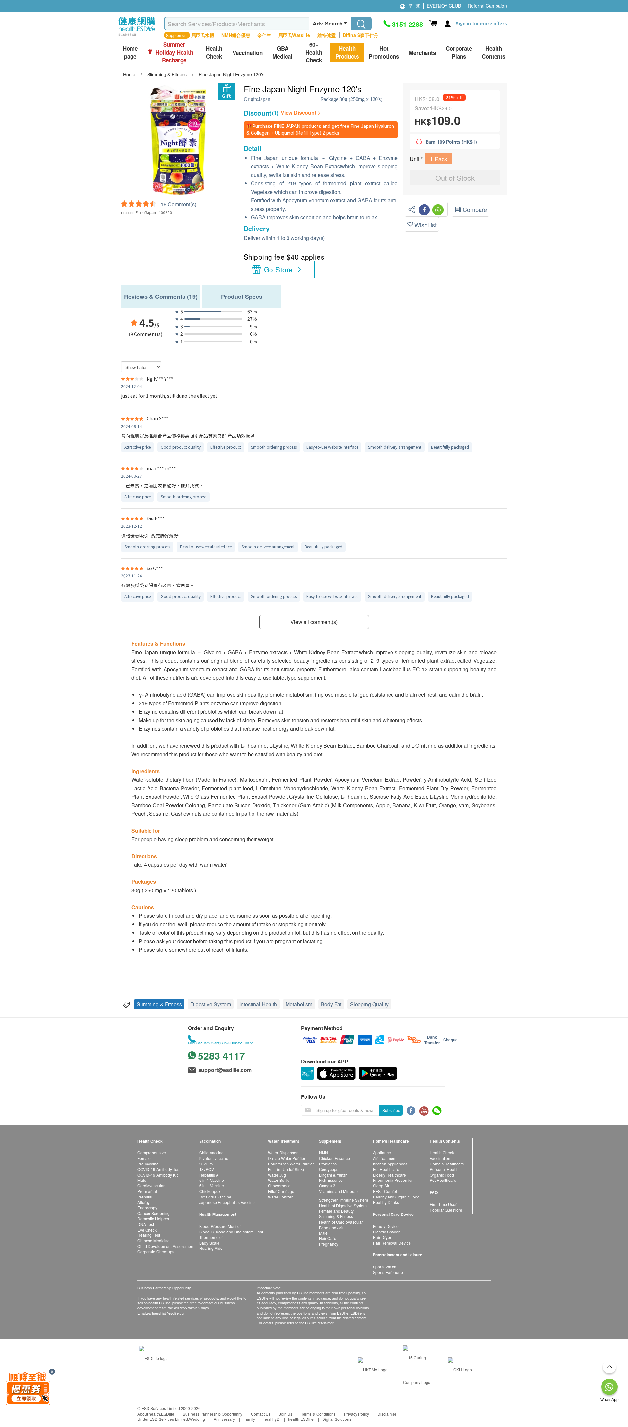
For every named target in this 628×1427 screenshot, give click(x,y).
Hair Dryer (382, 1237)
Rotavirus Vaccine (215, 1196)
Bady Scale (209, 1243)
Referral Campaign (487, 5)
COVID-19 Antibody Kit (157, 1175)
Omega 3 (327, 1185)
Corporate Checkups (155, 1251)
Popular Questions (446, 1210)
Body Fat (331, 1004)
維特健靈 (326, 35)
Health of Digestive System (343, 1205)
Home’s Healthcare (447, 1163)
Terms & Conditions (318, 1414)
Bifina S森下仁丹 (360, 35)
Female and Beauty (336, 1211)
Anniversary (224, 1419)
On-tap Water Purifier (286, 1158)
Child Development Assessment (165, 1246)
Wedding (197, 1419)
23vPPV (206, 1163)
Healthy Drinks (386, 1202)
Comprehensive (151, 1152)
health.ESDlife (301, 1419)
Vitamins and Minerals (338, 1191)
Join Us (285, 1414)
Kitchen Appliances (390, 1163)
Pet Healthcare (386, 1169)
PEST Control (385, 1191)
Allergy (143, 1202)
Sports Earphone (388, 1272)
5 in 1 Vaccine (211, 1180)
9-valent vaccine (213, 1158)
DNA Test (145, 1224)
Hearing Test (148, 1235)
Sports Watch (384, 1266)
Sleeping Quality (369, 1004)
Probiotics (328, 1163)
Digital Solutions (336, 1419)
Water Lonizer (280, 1196)
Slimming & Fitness (159, 1004)
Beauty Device (386, 1226)
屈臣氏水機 (202, 35)
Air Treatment (384, 1158)
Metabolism (299, 1004)
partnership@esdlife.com (166, 1313)
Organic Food (442, 1175)
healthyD (272, 1419)
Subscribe (391, 1110)
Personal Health (444, 1169)
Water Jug (277, 1175)
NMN (323, 1152)
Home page (130, 52)
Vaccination (440, 1158)
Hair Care (327, 1238)
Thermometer (211, 1237)
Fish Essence (331, 1180)
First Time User (443, 1204)
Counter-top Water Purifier (291, 1163)
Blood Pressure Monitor (220, 1226)
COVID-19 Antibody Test (158, 1169)
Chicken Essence (334, 1158)
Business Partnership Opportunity (212, 1414)
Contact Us (260, 1414)
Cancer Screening (153, 1213)
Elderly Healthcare (389, 1175)
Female (144, 1158)
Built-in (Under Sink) (286, 1169)
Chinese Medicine (153, 1240)
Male (141, 1180)
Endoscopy (147, 1207)
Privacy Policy (356, 1414)
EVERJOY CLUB (444, 5)
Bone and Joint (332, 1227)
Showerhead (279, 1185)
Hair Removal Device (392, 1243)
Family (249, 1419)
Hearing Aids (210, 1248)
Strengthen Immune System (343, 1200)
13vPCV (206, 1169)
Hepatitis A (208, 1175)
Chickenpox (209, 1191)
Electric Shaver (386, 1231)
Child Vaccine (211, 1152)
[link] (153, 1357)
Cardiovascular (151, 1185)
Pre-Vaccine (148, 1163)
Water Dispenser (283, 1152)
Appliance (382, 1152)
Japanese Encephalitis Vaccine (227, 1202)
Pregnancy (328, 1244)
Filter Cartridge (281, 1191)
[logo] (137, 36)
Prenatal (144, 1196)
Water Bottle (278, 1180)
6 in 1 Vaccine (211, 1185)
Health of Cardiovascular (341, 1222)
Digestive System (210, 1004)
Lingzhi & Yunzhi (334, 1175)
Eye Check (147, 1229)
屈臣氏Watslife (294, 35)
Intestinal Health (258, 1004)
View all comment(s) (314, 622)
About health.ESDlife (155, 1414)
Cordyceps (328, 1169)
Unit (415, 158)
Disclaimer (386, 1414)
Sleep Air (381, 1185)
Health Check (442, 1152)
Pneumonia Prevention (393, 1180)
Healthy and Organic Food (396, 1196)
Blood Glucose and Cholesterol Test (231, 1231)
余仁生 (264, 35)
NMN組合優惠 (235, 35)
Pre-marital (147, 1191)
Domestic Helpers (153, 1218)
